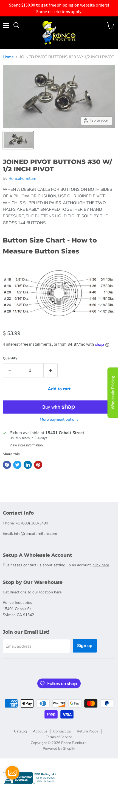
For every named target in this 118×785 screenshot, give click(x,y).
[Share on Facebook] (7, 465)
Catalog (20, 731)
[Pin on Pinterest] (38, 465)
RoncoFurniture (22, 178)
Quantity (10, 358)
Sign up (84, 646)
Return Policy (87, 731)
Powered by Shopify (59, 748)
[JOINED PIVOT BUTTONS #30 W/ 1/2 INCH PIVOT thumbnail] (18, 140)
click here (101, 565)
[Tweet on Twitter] (17, 465)
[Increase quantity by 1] (51, 370)
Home (8, 57)
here (57, 592)
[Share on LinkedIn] (28, 465)
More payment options (59, 419)
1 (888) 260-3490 (33, 523)
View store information (26, 445)
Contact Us (62, 731)
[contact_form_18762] (12, 773)
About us (40, 731)
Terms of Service (59, 737)
